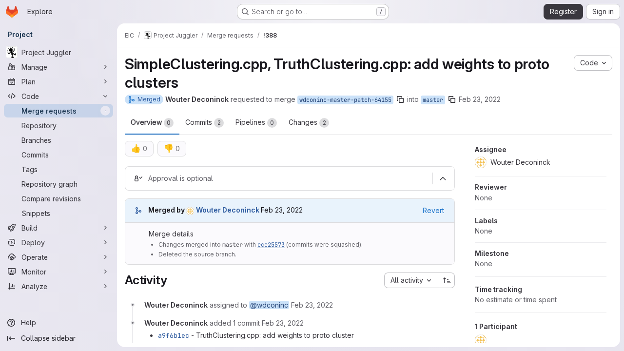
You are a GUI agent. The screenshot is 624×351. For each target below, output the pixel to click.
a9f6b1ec (173, 335)
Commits (203, 122)
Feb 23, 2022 (480, 99)
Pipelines (254, 122)
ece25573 (271, 245)
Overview (151, 122)
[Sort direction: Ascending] (447, 280)
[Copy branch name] (400, 99)
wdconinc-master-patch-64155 (345, 100)
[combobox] (411, 280)
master (433, 100)
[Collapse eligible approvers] (442, 178)
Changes (307, 122)
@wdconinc (269, 305)
